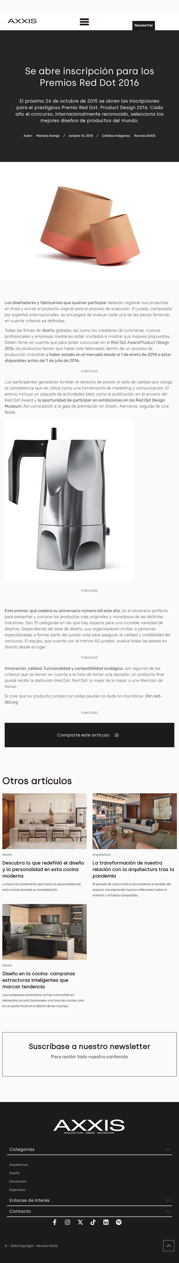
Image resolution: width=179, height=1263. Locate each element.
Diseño (7, 854)
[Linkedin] (109, 1225)
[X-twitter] (83, 1225)
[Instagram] (70, 1225)
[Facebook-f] (57, 1225)
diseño (49, 330)
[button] (117, 735)
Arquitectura (101, 854)
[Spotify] (121, 1225)
